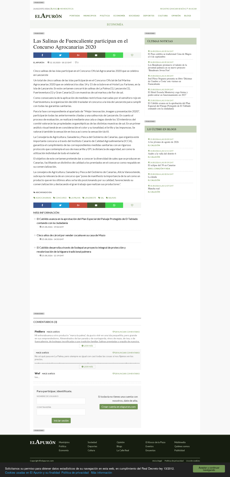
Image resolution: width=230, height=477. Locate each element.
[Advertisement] (87, 285)
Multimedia (180, 442)
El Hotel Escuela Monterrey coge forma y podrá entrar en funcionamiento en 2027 (168, 93)
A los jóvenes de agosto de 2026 (163, 142)
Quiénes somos (182, 446)
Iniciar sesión (178, 8)
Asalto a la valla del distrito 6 (162, 153)
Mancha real (154, 188)
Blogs (187, 15)
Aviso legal (157, 460)
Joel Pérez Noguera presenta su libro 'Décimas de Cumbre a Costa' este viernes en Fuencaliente (170, 81)
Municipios (90, 15)
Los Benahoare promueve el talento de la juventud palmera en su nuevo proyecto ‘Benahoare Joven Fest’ (167, 68)
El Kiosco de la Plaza (155, 442)
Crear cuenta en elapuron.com (119, 406)
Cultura (163, 15)
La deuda (152, 177)
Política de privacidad (75, 472)
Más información (101, 472)
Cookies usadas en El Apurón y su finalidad (32, 472)
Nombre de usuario (47, 396)
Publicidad (179, 450)
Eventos (150, 446)
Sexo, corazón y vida (159, 168)
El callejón (154, 145)
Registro (165, 8)
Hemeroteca (66, 8)
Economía (119, 15)
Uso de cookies (193, 460)
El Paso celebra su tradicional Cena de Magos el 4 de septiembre (169, 55)
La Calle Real (123, 450)
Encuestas (150, 450)
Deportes (148, 15)
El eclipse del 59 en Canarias (161, 165)
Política (105, 15)
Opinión (175, 15)
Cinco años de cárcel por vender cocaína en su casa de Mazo (71, 235)
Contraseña (44, 407)
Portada (75, 15)
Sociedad (134, 15)
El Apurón (39, 62)
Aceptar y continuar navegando (209, 469)
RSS (54, 8)
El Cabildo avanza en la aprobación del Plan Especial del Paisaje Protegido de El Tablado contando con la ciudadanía (169, 106)
